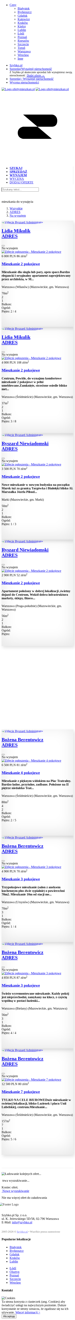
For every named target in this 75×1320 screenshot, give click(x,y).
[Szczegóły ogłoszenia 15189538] (31, 973)
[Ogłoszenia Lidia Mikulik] (22, 222)
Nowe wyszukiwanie (15, 1191)
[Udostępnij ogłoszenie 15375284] (3, 352)
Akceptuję (9, 1316)
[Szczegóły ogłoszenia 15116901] (31, 1079)
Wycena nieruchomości (24, 82)
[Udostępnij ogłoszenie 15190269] (3, 860)
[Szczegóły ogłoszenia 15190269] (31, 867)
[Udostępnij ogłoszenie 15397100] (3, 458)
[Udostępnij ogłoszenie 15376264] (3, 245)
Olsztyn (14, 1271)
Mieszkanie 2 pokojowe (21, 264)
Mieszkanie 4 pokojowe (21, 773)
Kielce (22, 26)
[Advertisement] (37, 692)
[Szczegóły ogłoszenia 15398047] (31, 570)
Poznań (22, 37)
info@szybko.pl (22, 1222)
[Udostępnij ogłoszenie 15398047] (3, 564)
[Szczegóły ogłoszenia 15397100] (31, 464)
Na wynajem (18, 215)
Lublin (22, 30)
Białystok (24, 8)
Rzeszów (23, 40)
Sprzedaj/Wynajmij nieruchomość (31, 69)
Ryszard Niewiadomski (25, 443)
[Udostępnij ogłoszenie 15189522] (3, 754)
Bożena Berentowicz (22, 739)
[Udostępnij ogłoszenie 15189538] (3, 967)
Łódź (21, 33)
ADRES (15, 212)
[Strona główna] (18, 89)
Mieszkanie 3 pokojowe (21, 879)
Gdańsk (22, 15)
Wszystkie (16, 208)
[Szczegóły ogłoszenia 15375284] (31, 358)
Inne (20, 58)
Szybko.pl (16, 65)
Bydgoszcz (25, 12)
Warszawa (24, 51)
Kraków (23, 22)
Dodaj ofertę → (36, 75)
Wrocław (23, 55)
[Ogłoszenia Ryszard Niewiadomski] (22, 435)
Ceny (13, 5)
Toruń (21, 47)
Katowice (24, 19)
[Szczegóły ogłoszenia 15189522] (31, 760)
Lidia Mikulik (16, 230)
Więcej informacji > (27, 1312)
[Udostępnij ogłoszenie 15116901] (3, 1073)
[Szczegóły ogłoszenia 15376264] (31, 251)
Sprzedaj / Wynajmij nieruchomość (32, 78)
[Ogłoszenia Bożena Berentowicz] (22, 731)
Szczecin (23, 44)
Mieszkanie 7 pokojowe (21, 1092)
